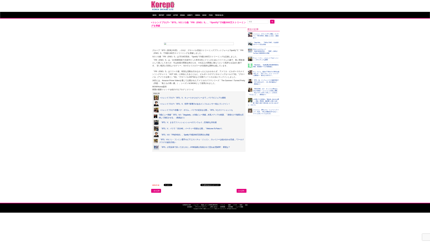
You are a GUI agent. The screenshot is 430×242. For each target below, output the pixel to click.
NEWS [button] (154, 15)
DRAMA (182, 15)
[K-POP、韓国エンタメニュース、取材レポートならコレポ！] (163, 3)
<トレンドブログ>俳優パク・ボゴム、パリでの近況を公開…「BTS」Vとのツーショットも (196, 110)
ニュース (196, 205)
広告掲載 (230, 207)
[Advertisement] (231, 6)
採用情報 (222, 207)
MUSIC (204, 15)
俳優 (229, 205)
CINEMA (197, 15)
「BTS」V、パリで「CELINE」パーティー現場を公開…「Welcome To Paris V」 (191, 128)
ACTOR (175, 15)
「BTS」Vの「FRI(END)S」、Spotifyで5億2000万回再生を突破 (184, 135)
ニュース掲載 (239, 207)
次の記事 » (241, 191)
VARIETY (190, 15)
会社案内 (189, 207)
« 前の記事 (156, 191)
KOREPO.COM (187, 205)
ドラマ (235, 205)
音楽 (246, 205)
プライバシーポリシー (201, 207)
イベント (222, 205)
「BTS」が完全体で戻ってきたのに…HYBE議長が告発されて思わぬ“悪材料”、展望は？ (195, 147)
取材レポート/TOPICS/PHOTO (209, 205)
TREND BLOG (219, 15)
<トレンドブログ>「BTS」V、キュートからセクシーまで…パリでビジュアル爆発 (193, 98)
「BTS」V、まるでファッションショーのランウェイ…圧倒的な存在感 (188, 122)
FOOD (211, 15)
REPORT (161, 15)
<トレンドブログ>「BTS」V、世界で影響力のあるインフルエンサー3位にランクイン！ (195, 104)
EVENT (169, 15)
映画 (241, 205)
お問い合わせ (213, 207)
